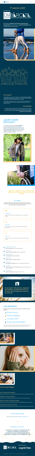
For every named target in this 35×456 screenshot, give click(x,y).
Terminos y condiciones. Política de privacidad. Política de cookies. (18, 453)
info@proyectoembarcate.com (23, 416)
